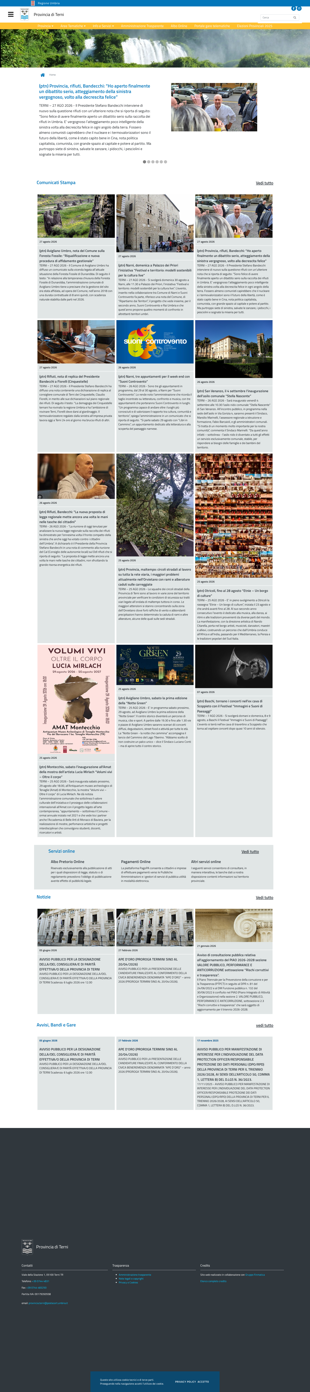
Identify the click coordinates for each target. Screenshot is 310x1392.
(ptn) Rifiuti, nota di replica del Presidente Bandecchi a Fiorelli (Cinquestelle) (69, 362)
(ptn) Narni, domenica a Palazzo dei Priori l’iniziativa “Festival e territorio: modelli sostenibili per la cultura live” (154, 253)
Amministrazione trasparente (135, 1258)
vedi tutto (264, 1009)
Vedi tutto (264, 167)
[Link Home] (42, 75)
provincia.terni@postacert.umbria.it (48, 1287)
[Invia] (295, 17)
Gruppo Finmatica (255, 1258)
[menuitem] (45, 26)
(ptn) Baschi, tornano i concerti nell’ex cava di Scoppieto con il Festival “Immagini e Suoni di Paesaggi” (230, 689)
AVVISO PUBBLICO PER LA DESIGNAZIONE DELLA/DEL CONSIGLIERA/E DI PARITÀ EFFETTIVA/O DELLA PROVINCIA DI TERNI (70, 947)
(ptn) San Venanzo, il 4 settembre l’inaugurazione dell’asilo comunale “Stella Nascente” (232, 377)
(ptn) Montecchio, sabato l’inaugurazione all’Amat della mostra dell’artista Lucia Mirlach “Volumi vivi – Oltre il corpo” (75, 755)
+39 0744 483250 (36, 1271)
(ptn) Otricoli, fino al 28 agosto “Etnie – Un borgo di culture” (232, 577)
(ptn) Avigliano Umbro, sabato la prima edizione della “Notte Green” (152, 684)
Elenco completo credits (213, 1265)
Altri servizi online (206, 845)
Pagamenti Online (135, 845)
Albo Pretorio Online (67, 845)
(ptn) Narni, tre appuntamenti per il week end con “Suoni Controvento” (154, 362)
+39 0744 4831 (40, 1265)
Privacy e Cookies (128, 1266)
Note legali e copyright (131, 1262)
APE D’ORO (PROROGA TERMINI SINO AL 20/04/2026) (148, 945)
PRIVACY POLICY (185, 1382)
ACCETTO (203, 1382)
